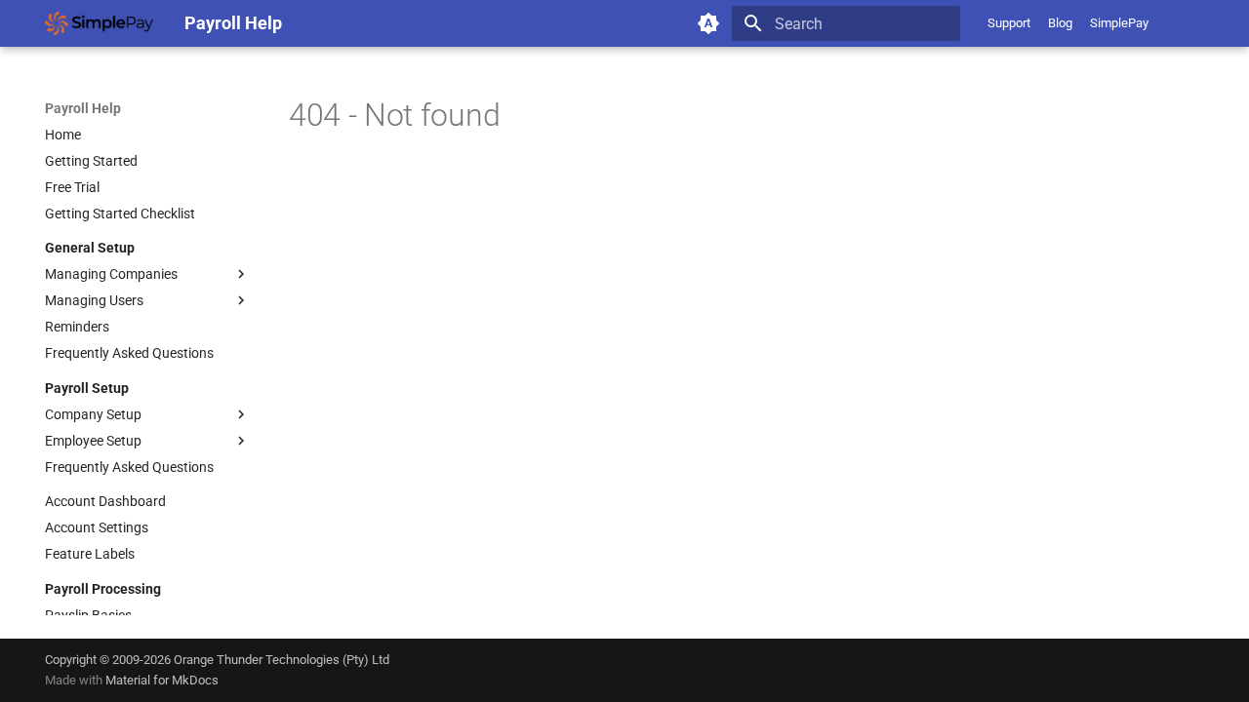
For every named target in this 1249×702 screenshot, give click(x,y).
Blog (1060, 23)
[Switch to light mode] (708, 23)
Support (1008, 23)
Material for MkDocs (162, 680)
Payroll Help (83, 108)
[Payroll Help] (99, 23)
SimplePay (1119, 23)
